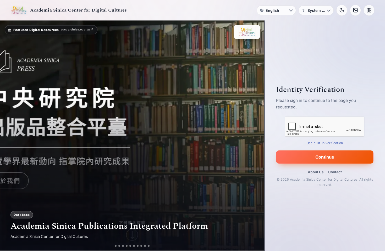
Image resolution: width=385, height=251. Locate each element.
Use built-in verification (325, 143)
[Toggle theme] (341, 10)
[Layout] (369, 10)
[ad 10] (151, 246)
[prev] (9, 136)
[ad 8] (143, 246)
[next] (255, 136)
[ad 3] (123, 246)
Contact (335, 172)
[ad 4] (129, 246)
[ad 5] (132, 246)
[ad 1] (114, 246)
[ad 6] (136, 246)
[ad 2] (117, 246)
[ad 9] (147, 246)
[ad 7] (140, 246)
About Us (315, 172)
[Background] (355, 10)
